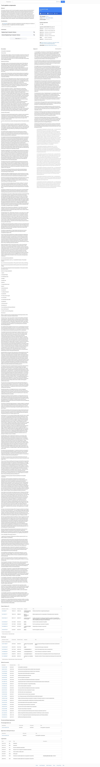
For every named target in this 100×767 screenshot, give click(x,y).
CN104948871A (4, 704)
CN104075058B (4, 708)
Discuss (55, 45)
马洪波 (47, 17)
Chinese (47, 16)
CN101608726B (4, 679)
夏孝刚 (49, 17)
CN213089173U (4, 681)
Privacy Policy (59, 765)
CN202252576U (4, 706)
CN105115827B (4, 643)
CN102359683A (4, 673)
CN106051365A (4, 647)
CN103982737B (4, 685)
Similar (56, 13)
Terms (54, 765)
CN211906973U (4, 712)
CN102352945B (4, 694)
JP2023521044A (4, 698)
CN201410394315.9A (5, 727)
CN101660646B (4, 675)
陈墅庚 (44, 17)
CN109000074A (4, 653)
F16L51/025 (5, 23)
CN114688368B (4, 656)
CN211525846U (4, 696)
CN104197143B (4, 667)
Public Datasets (49, 765)
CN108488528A (4, 651)
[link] (18, 24)
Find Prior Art (51, 13)
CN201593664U (4, 687)
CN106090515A (4, 714)
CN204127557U (4, 669)
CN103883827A (4, 626)
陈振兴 (52, 17)
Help (63, 765)
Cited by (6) (50, 42)
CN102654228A (4, 624)
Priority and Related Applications (49, 43)
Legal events (54, 42)
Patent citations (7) (44, 42)
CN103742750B (4, 710)
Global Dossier (50, 45)
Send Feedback (42, 765)
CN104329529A (4, 671)
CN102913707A (4, 702)
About (37, 765)
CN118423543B (4, 700)
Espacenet (46, 45)
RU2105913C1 (4, 614)
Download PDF (43, 13)
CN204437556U (4, 629)
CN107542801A (4, 649)
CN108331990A (4, 683)
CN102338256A (4, 621)
